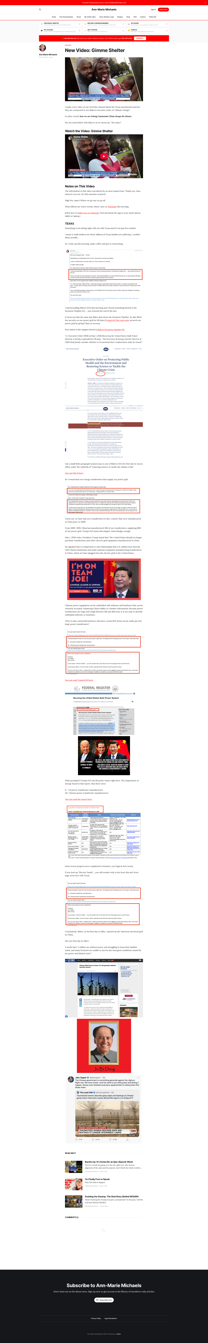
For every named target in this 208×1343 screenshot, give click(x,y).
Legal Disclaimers (110, 1318)
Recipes (120, 17)
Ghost (119, 1334)
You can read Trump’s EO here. (79, 680)
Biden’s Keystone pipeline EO (110, 329)
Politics (68, 45)
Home (54, 17)
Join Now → (140, 38)
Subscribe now (106, 1300)
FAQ (135, 17)
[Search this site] (40, 9)
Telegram (112, 206)
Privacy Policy (96, 1318)
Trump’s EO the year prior (117, 320)
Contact (143, 17)
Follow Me (152, 17)
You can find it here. (74, 473)
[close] (205, 2)
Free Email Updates (66, 17)
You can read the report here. (78, 799)
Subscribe (163, 9)
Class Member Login (106, 17)
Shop (128, 17)
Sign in (153, 9)
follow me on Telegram (88, 213)
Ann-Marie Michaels (104, 9)
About (79, 17)
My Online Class (90, 17)
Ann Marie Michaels (48, 54)
